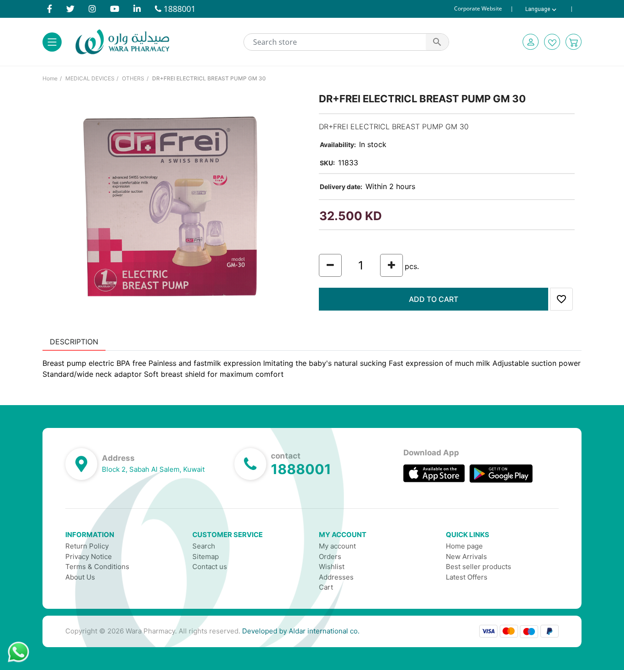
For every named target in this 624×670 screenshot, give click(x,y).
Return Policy (87, 546)
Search (203, 546)
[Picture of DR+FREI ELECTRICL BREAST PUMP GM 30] (173, 206)
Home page (464, 546)
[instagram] (92, 8)
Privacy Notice (88, 556)
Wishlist (331, 566)
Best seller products (478, 566)
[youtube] (114, 8)
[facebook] (49, 8)
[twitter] (70, 8)
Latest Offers (466, 577)
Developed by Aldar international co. (301, 631)
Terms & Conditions (97, 566)
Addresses (336, 577)
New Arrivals (466, 556)
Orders (330, 556)
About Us (80, 577)
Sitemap (205, 556)
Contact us (209, 566)
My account (337, 546)
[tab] (74, 341)
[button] (531, 42)
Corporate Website (478, 8)
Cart (326, 587)
